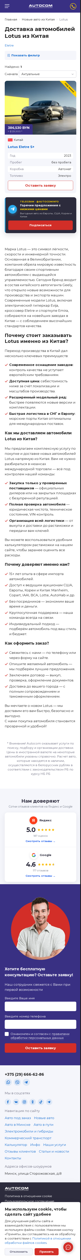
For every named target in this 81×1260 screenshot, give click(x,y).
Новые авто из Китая (38, 19)
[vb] (17, 1082)
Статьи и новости (54, 1151)
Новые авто (44, 1118)
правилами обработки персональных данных (40, 1036)
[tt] (41, 1102)
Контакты (13, 1158)
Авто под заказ (18, 1118)
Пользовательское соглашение (29, 1201)
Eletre (9, 45)
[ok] (32, 1102)
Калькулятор (16, 1145)
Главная (11, 19)
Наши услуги (54, 1145)
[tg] (26, 1082)
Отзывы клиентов (20, 1151)
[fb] (8, 1102)
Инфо (35, 1145)
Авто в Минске (17, 1125)
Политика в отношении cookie (28, 1196)
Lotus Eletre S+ (21, 147)
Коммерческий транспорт (28, 1138)
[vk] (16, 1102)
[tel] (73, 6)
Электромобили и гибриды (29, 1131)
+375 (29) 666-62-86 (24, 1074)
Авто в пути (43, 1125)
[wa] (8, 1082)
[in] (24, 1102)
